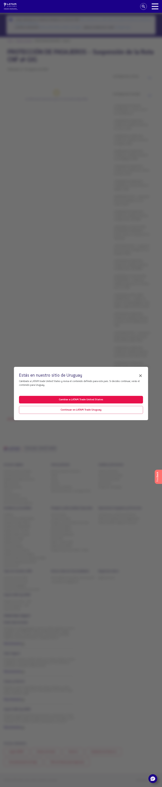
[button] (152, 778)
